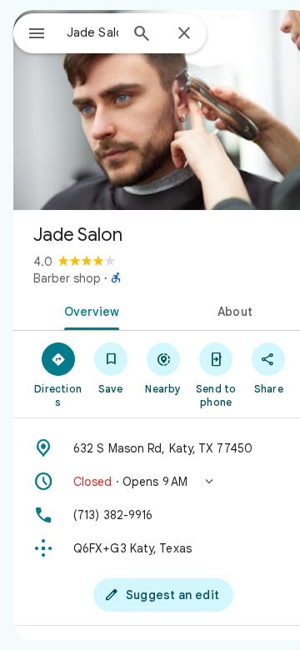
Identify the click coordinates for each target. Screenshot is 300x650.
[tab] (89, 310)
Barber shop (67, 278)
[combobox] (92, 32)
